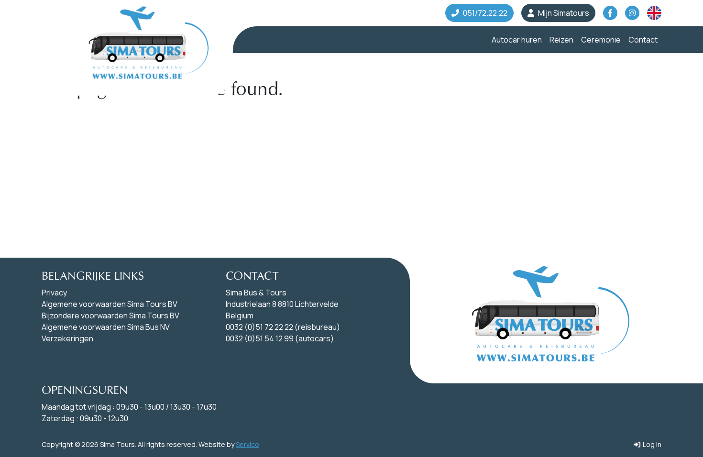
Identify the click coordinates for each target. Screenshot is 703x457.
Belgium (239, 315)
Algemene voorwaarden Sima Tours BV (109, 304)
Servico (247, 444)
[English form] (654, 13)
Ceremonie (601, 39)
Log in (651, 444)
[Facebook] (610, 13)
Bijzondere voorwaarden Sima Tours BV (110, 315)
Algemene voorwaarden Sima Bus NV (106, 327)
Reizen (561, 39)
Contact (643, 39)
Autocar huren (517, 39)
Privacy (54, 292)
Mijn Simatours (563, 13)
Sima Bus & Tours (256, 292)
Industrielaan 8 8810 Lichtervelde (282, 304)
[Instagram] (632, 13)
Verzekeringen (67, 338)
